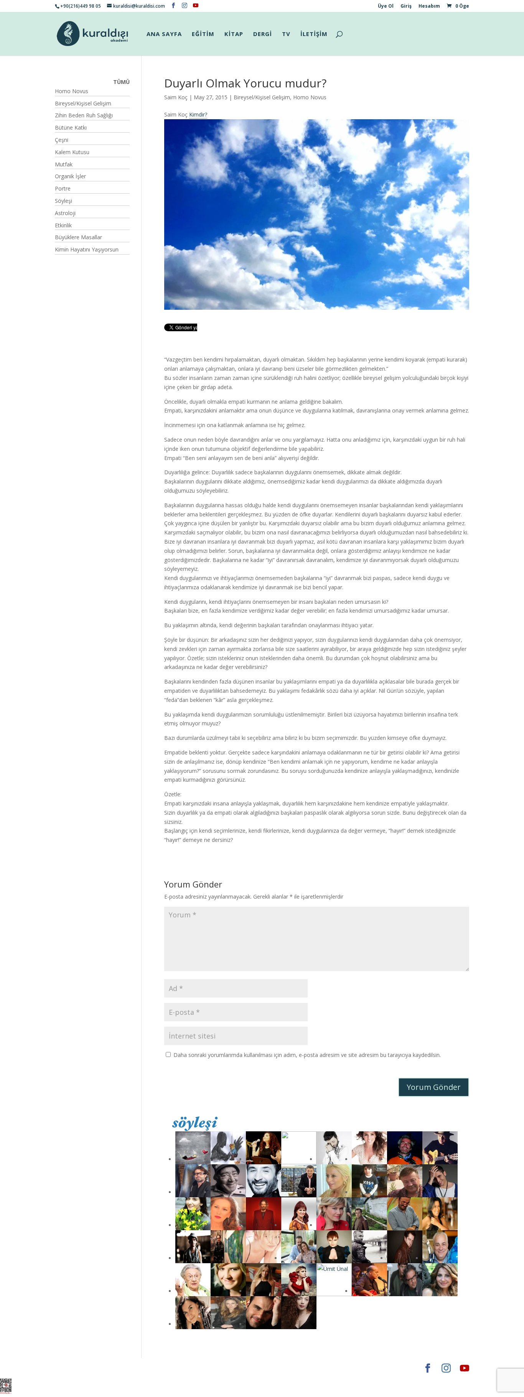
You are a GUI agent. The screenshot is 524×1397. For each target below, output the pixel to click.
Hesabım (429, 6)
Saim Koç (176, 97)
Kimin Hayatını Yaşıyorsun (87, 249)
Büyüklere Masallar (78, 237)
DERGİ (262, 34)
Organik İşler (70, 176)
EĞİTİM (203, 34)
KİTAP (233, 34)
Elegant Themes (78, 1368)
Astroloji (65, 213)
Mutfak (64, 164)
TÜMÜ (121, 81)
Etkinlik (63, 225)
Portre (63, 188)
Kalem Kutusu (72, 152)
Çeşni (61, 139)
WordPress (175, 1368)
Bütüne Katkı (71, 127)
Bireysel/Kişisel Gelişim (262, 97)
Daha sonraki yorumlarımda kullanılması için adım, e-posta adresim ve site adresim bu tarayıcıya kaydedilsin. (307, 1054)
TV (286, 34)
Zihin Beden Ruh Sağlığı (84, 115)
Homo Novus (309, 97)
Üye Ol (386, 6)
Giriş (406, 6)
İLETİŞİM (314, 34)
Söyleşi (63, 200)
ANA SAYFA (164, 34)
